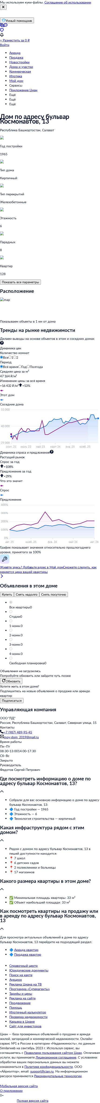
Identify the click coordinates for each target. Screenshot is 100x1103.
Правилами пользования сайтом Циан (53, 1052)
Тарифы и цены (20, 993)
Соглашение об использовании (67, 2)
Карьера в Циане (22, 1021)
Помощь (15, 1007)
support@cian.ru (42, 1071)
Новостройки (19, 62)
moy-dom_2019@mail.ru (21, 737)
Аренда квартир (26, 950)
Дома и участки (21, 66)
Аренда (14, 53)
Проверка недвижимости (28, 1017)
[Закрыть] (3, 7)
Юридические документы (28, 970)
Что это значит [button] (11, 481)
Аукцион (15, 979)
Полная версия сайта (32, 1100)
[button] (54, 607)
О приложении (11, 1090)
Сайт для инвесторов (25, 1026)
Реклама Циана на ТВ (25, 984)
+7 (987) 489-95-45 (18, 732)
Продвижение (19, 1003)
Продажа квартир (27, 954)
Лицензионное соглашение (56, 1057)
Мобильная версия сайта (19, 1086)
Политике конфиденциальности (48, 1066)
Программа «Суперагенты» (29, 989)
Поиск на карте (20, 975)
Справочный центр (23, 965)
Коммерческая (20, 71)
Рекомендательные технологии (58, 1076)
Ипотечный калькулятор (27, 1012)
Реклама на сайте (22, 998)
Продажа (16, 57)
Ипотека (15, 76)
